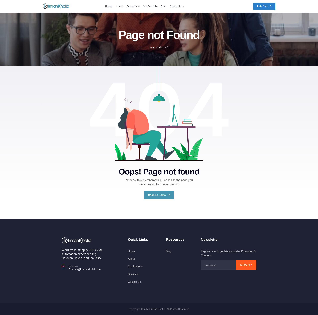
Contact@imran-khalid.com (85, 269)
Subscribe (246, 265)
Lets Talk (262, 6)
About (119, 6)
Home (109, 6)
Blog (163, 6)
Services (132, 6)
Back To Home (157, 195)
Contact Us (177, 6)
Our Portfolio (150, 6)
